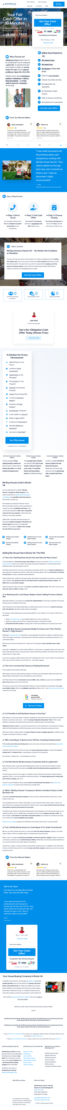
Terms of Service (28, 1064)
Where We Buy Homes (29, 1060)
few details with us (15, 619)
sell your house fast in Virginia (20, 997)
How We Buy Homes (29, 1058)
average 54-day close (37, 1036)
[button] (11, 537)
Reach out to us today (8, 822)
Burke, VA (58, 1039)
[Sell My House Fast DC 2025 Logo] (9, 3)
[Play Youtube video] (55, 987)
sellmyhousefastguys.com (9, 1072)
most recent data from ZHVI (18, 1039)
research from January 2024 (15, 1034)
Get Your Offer (27, 1056)
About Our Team (28, 1051)
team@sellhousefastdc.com (42, 1097)
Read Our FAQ (45, 1100)
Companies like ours (15, 635)
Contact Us (37, 1100)
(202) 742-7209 (38, 1090)
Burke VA (31, 981)
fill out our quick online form (56, 688)
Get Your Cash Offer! (47, 22)
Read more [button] (10, 138)
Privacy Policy (27, 1062)
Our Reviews (26, 1054)
